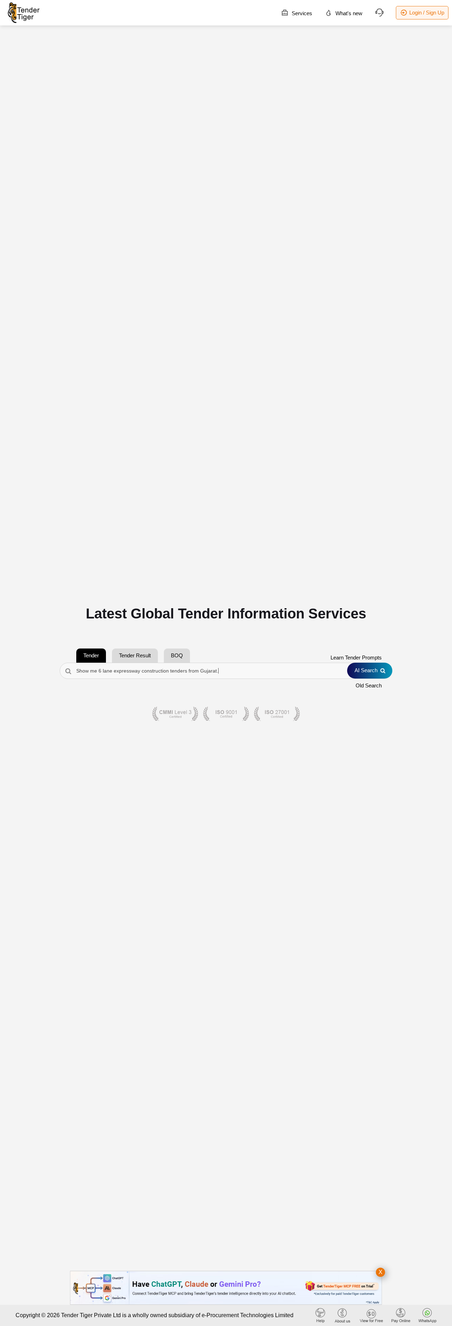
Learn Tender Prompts (356, 658)
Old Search (369, 685)
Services (301, 13)
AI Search (366, 670)
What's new (348, 13)
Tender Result (135, 655)
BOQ (177, 655)
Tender (91, 655)
